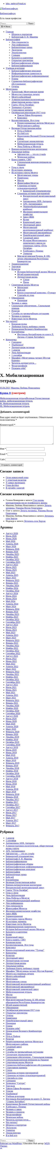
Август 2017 (12, 810)
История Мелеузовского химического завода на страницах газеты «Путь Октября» (35, 244)
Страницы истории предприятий (33, 193)
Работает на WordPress (11, 1143)
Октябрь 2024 (12, 591)
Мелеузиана (12, 89)
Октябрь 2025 (12, 559)
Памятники (22, 178)
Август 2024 (12, 593)
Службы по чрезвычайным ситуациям (30, 313)
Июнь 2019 (11, 752)
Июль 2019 (11, 750)
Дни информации (20, 44)
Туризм (9, 1091)
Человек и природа (20, 316)
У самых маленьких (15, 482)
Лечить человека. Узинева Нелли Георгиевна (28, 506)
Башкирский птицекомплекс (37, 191)
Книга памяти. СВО (21, 159)
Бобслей (21, 290)
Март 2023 (11, 638)
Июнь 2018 (11, 784)
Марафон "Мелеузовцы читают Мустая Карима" (29, 971)
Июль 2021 (11, 687)
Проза (26, 282)
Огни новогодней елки (17, 477)
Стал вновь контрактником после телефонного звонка (26, 501)
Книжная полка (19, 324)
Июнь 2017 (11, 815)
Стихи (26, 279)
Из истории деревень (21, 170)
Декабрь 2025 (12, 554)
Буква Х (5, 393)
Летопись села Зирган (35, 521)
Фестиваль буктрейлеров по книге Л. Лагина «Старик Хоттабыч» (35, 335)
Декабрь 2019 (12, 737)
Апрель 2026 (12, 544)
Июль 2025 (11, 567)
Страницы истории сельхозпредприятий (27, 186)
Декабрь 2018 (12, 768)
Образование (17, 298)
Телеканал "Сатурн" (16, 1083)
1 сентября (16, 355)
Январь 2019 (12, 765)
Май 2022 (10, 664)
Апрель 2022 (12, 666)
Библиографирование (22, 65)
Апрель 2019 (12, 758)
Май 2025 (10, 572)
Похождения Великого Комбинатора (29, 329)
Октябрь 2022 (12, 651)
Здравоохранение (20, 264)
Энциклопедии (18, 52)
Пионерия (22, 300)
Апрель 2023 (12, 635)
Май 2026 (10, 541)
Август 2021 (12, 685)
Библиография (13, 39)
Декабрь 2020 (12, 705)
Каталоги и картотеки (22, 58)
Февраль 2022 (12, 671)
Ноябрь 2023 (12, 617)
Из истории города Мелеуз (24, 172)
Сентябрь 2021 (13, 682)
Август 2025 (12, 564)
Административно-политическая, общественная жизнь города (28, 100)
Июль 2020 (11, 718)
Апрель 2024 (12, 604)
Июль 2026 (11, 536)
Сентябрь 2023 (13, 622)
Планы (14, 78)
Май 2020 (10, 724)
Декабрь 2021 (12, 674)
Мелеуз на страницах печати (25, 94)
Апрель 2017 (12, 820)
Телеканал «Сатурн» (21, 107)
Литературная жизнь (27, 277)
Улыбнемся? (17, 345)
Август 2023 (12, 624)
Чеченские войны (26, 157)
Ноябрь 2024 (12, 588)
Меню (7, 27)
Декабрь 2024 (12, 585)
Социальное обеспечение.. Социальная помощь (29, 1057)
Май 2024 (10, 601)
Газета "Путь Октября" (17, 890)
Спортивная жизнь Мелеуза (25, 285)
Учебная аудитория (15, 68)
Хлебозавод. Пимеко (33, 251)
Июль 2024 (11, 596)
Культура (15, 269)
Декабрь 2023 (12, 614)
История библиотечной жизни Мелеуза (36, 272)
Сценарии (16, 342)
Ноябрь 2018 (12, 771)
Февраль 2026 (12, 549)
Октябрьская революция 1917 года (28, 112)
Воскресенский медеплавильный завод (25, 887)
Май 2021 (10, 692)
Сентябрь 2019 (13, 745)
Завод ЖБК (28, 217)
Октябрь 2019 (12, 742)
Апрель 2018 (12, 789)
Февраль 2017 (12, 825)
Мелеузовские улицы (27, 175)
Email (3, 454)
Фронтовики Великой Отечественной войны (28, 1104)
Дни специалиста (20, 42)
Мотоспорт (22, 287)
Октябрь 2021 (12, 679)
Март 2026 (11, 546)
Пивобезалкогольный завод (36, 235)
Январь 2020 (12, 734)
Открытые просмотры (22, 60)
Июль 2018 (11, 781)
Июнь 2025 (11, 570)
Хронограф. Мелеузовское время (27, 91)
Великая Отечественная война (26, 128)
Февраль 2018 (12, 794)
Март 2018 (11, 791)
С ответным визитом (16, 480)
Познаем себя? (18, 368)
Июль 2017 (11, 812)
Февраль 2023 (12, 640)
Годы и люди (17, 167)
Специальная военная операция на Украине (27, 1060)
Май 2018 (10, 786)
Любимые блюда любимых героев (28, 326)
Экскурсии (16, 50)
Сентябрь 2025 (13, 562)
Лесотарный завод (32, 225)
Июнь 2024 (11, 598)
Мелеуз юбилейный (21, 97)
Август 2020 (12, 716)
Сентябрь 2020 (13, 713)
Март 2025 (11, 578)
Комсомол (22, 118)
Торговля (16, 266)
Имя (3, 449)
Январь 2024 (12, 611)
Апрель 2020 (12, 726)
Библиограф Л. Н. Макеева (24, 37)
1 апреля (15, 350)
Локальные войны (20, 151)
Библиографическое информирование (30, 76)
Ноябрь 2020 (12, 708)
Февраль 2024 (12, 609)
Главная (9, 31)
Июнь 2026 (11, 538)
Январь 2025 (12, 583)
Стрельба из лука (25, 295)
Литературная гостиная (22, 347)
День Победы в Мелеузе (29, 146)
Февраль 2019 (12, 763)
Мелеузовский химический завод (22, 989)
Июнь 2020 (11, 721)
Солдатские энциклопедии (30, 141)
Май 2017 (10, 818)
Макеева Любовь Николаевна (25, 388)
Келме (26, 219)
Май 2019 (10, 755)
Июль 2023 (11, 627)
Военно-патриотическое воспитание (29, 149)
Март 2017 (11, 823)
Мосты (20, 180)
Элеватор (27, 253)
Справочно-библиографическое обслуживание (29, 1065)
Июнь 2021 (11, 690)
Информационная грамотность (26, 73)
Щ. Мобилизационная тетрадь (15, 406)
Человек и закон (19, 303)
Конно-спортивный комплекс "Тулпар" (25, 950)
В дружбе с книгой (15, 488)
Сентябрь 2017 (13, 807)
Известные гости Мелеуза (24, 318)
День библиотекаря (20, 352)
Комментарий (7, 425)
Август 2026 (12, 533)
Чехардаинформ (19, 365)
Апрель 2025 (12, 575)
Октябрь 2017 (12, 805)
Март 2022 (11, 669)
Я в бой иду (23, 133)
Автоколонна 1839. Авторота (37, 201)
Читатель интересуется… (23, 363)
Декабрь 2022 (12, 645)
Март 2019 (11, 760)
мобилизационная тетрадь (20, 401)
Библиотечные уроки (21, 47)
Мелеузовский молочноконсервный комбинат (38, 228)
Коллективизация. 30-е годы (25, 120)
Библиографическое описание (26, 71)
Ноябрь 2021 (12, 677)
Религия (15, 311)
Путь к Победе (24, 131)
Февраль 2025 (12, 580)
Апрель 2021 (12, 695)
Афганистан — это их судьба (31, 154)
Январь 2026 (12, 551)
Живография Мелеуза (27, 183)
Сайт (2, 459)
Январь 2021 (12, 703)
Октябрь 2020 (12, 711)
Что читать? (11, 321)
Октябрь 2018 (12, 773)
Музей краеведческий (28, 274)
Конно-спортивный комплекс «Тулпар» (36, 292)
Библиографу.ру (8, 13)
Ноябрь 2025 (12, 557)
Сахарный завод (31, 238)
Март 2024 (11, 606)
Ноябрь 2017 (12, 802)
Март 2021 (11, 698)
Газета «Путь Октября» (22, 105)
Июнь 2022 (11, 661)
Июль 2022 (11, 658)
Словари (15, 55)
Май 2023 (10, 632)
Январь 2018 (12, 797)
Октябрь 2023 (12, 619)
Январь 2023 (12, 643)
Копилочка (11, 339)
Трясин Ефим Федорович (29, 115)
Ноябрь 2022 (12, 648)
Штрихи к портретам (21, 34)
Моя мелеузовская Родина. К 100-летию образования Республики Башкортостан (33, 259)
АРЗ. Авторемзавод (32, 204)
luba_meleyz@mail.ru (16, 3)
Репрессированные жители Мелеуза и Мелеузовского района (35, 124)
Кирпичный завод (32, 222)
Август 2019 (12, 747)
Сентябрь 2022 (13, 653)
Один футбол (12, 485)
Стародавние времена (22, 110)
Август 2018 (12, 778)
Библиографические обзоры (25, 63)
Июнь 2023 (11, 630)
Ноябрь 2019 (12, 739)
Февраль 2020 (12, 731)
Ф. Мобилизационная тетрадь (14, 403)
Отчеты (15, 86)
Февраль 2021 (12, 700)
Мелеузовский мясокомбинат (37, 232)
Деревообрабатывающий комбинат (23, 900)
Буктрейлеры (17, 332)
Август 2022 (12, 656)
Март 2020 (11, 729)
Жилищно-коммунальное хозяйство (23, 911)
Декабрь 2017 (12, 799)
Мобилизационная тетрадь (30, 144)
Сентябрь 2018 (13, 776)
